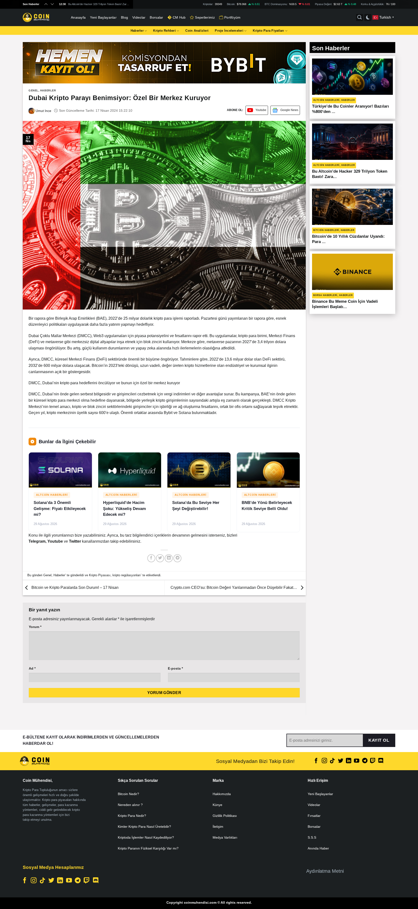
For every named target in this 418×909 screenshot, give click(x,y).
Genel (33, 90)
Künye (217, 805)
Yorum (35, 627)
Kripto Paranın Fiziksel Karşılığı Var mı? (148, 848)
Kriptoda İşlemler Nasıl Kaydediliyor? (146, 837)
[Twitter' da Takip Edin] (340, 761)
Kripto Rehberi (164, 30)
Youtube (260, 110)
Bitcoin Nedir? (128, 794)
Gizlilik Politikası (225, 816)
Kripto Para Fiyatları (268, 30)
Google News (289, 110)
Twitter (75, 541)
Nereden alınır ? (130, 805)
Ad (32, 668)
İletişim (218, 826)
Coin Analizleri (197, 30)
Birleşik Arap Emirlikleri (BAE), (81, 318)
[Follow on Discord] (380, 761)
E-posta (175, 668)
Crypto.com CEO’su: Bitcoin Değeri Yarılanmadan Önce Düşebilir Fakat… (234, 587)
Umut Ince (43, 111)
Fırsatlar (314, 816)
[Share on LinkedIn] (169, 558)
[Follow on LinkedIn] (348, 761)
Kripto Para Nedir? (132, 816)
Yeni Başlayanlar (103, 17)
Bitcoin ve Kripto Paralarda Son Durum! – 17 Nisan (74, 587)
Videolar (138, 17)
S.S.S (312, 837)
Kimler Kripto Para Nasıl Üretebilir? (144, 826)
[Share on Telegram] (177, 558)
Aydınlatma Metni (325, 871)
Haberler (137, 30)
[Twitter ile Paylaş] (160, 558)
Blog (124, 17)
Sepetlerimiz (205, 17)
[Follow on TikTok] (332, 761)
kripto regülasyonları (126, 575)
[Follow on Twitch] (372, 761)
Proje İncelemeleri (229, 30)
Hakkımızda (222, 794)
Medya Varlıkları (225, 837)
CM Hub (179, 17)
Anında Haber (318, 848)
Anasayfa (78, 17)
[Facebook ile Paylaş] (151, 558)
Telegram (37, 541)
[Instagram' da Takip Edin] (324, 761)
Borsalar (156, 17)
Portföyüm (232, 17)
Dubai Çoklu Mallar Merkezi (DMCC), (60, 336)
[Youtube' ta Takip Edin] (356, 761)
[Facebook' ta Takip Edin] (316, 761)
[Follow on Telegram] (364, 761)
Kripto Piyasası (100, 575)
